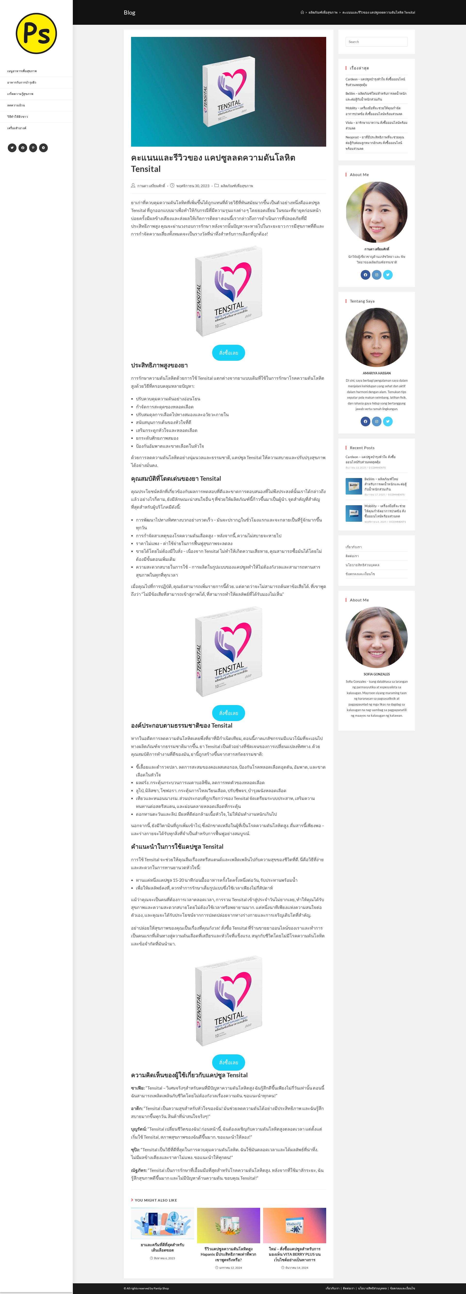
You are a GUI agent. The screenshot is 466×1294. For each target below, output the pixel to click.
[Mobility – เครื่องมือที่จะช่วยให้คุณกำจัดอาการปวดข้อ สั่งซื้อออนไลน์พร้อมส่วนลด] (354, 513)
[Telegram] (43, 147)
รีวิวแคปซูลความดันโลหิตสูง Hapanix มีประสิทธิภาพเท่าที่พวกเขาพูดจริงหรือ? (228, 1254)
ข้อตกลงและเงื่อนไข (360, 574)
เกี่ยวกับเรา (354, 547)
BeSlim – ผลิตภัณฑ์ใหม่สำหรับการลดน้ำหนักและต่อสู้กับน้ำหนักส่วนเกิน (386, 484)
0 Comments (377, 467)
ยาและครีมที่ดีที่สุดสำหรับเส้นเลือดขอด (162, 1247)
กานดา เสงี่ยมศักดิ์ (151, 186)
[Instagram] (377, 275)
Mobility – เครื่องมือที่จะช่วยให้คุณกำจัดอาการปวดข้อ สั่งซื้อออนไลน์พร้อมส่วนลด (385, 511)
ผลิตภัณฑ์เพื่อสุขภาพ (237, 186)
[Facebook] (22, 147)
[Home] (302, 12)
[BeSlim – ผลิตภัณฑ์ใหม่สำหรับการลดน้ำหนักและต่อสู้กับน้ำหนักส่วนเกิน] (354, 486)
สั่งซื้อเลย (228, 353)
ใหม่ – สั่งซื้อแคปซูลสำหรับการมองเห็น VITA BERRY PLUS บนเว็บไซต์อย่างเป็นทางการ (295, 1254)
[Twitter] (12, 147)
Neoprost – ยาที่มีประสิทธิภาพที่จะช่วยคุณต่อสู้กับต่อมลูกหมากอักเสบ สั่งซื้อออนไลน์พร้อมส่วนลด (375, 143)
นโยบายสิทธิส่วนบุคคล (363, 565)
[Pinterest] (33, 147)
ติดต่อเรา (352, 556)
